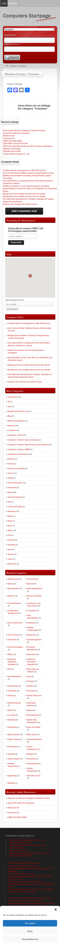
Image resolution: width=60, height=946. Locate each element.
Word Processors (33, 776)
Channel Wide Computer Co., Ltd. (16, 154)
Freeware (31, 681)
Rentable (11, 754)
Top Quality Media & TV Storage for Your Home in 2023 (29, 898)
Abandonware (13, 579)
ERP (9, 669)
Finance (11, 473)
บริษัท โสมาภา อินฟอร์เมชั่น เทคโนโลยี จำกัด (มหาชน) (29, 853)
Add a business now (24, 211)
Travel (10, 559)
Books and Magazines (16, 421)
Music (10, 526)
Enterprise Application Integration (12, 661)
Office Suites (32, 735)
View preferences (30, 939)
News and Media (33, 727)
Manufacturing (32, 715)
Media (10, 516)
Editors (10, 654)
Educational (31, 654)
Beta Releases (13, 589)
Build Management (34, 589)
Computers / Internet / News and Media (23, 440)
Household (12, 488)
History (10, 696)
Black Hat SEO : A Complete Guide (21, 892)
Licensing (11, 715)
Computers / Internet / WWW (19, 449)
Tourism (11, 554)
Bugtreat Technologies (12, 149)
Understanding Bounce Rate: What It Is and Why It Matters (30, 889)
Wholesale (12, 564)
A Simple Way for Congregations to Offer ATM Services (24, 170)
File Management (15, 676)
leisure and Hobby (15, 507)
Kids (9, 502)
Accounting (31, 579)
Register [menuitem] (13, 3)
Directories (12, 640)
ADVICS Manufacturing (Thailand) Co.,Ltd (24, 863)
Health (10, 478)
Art (9, 402)
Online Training (14, 739)
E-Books (11, 459)
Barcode (30, 584)
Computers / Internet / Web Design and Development (28, 445)
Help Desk (31, 691)
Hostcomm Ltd (8, 138)
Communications (14, 603)
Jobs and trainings (15, 497)
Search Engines (14, 759)
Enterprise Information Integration (31, 661)
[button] (55, 909)
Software (13, 66)
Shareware (31, 759)
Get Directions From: (14, 300)
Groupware (12, 691)
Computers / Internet (16, 435)
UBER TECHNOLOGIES (12, 141)
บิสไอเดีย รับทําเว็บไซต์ (12, 151)
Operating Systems (34, 739)
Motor (10, 521)
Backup (11, 584)
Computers (12, 430)
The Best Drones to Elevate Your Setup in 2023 (26, 882)
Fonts (29, 676)
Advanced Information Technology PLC (23, 866)
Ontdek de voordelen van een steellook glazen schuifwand (26, 186)
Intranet (30, 710)
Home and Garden (15, 483)
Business (11, 426)
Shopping (11, 545)
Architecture (12, 397)
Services (11, 540)
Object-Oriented (14, 735)
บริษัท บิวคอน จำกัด (16, 848)
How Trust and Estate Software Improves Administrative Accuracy (28, 173)
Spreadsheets (32, 764)
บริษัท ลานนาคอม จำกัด (18, 851)
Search (14, 57)
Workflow (11, 783)
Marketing (12, 511)
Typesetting (12, 776)
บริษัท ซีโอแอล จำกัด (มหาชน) (20, 843)
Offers (10, 530)
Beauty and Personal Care (18, 411)
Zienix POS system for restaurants (16, 133)
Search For (10, 35)
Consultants (31, 611)
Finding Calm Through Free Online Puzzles (20, 204)
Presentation (13, 747)
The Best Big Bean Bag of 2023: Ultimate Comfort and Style (31, 903)
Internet (11, 492)
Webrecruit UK (9, 136)
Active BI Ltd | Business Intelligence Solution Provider (24, 131)
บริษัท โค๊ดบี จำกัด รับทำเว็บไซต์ (15, 144)
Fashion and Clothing (16, 469)
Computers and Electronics (18, 454)
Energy (10, 464)
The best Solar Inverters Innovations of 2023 (25, 901)
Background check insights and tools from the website (24, 194)
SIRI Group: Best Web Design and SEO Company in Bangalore (28, 146)
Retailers (30, 754)
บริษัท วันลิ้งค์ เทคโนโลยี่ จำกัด (20, 856)
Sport (10, 550)
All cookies (30, 923)
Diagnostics (31, 635)
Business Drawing (34, 596)
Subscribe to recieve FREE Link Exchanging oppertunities (25, 229)
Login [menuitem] (3, 3)
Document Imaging (15, 647)
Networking (12, 727)
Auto (9, 407)
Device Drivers (13, 635)
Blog (9, 416)
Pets (9, 535)
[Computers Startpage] (7, 66)
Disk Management (34, 640)
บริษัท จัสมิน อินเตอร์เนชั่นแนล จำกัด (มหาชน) (26, 840)
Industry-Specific (14, 703)
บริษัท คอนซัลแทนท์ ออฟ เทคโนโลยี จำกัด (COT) (27, 845)
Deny (30, 931)
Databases (31, 623)
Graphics (30, 686)
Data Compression (15, 623)
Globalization (13, 686)
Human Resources (34, 696)
